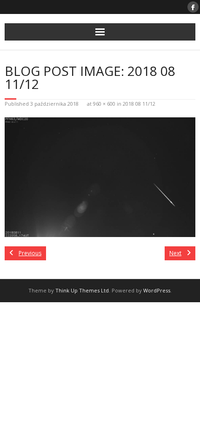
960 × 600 (104, 103)
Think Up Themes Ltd (82, 290)
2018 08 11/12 (139, 103)
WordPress (156, 290)
